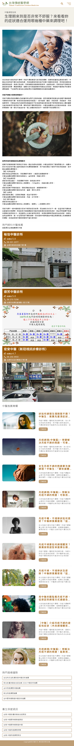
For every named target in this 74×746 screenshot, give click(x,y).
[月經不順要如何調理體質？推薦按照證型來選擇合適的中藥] (37, 552)
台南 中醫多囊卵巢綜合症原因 (15, 714)
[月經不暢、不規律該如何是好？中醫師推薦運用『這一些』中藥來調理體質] (37, 526)
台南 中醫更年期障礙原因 (13, 720)
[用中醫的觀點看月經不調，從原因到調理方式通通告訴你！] (37, 604)
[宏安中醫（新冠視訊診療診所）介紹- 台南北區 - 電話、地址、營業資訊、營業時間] (37, 374)
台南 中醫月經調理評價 (12, 730)
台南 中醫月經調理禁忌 (12, 735)
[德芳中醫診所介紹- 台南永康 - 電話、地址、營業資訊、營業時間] (37, 317)
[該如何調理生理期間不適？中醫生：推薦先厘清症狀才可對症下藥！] (37, 421)
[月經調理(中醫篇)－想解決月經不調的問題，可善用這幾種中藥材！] (37, 500)
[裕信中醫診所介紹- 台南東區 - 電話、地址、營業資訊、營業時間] (37, 259)
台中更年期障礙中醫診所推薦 (15, 698)
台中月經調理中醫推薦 (12, 688)
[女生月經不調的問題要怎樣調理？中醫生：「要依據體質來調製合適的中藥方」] (37, 474)
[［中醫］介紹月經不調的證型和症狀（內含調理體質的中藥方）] (37, 630)
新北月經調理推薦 (10, 693)
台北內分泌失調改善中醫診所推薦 (16, 678)
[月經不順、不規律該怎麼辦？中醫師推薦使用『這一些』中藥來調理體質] (37, 578)
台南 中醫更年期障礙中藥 (13, 725)
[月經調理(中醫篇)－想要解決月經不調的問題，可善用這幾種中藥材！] (37, 447)
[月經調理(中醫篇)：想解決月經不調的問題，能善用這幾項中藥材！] (37, 657)
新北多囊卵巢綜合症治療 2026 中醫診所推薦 (21, 683)
